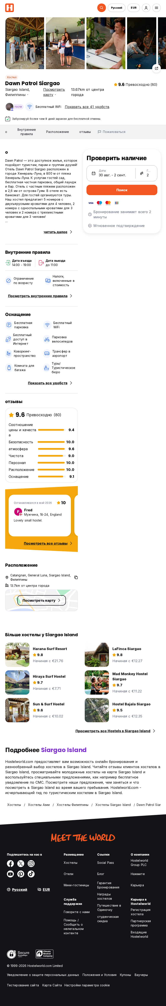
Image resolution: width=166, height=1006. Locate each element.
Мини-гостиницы (76, 885)
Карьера (137, 885)
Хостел (11, 77)
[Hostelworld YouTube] (10, 873)
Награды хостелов (104, 896)
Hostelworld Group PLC (139, 863)
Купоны (125, 975)
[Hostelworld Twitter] (20, 863)
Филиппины (15, 94)
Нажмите (138, 874)
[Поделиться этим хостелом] (156, 68)
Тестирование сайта (23, 985)
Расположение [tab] (57, 132)
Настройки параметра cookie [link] (87, 985)
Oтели (68, 874)
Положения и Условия (100, 975)
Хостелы (70, 862)
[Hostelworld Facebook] (10, 863)
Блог (100, 874)
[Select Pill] (101, 7)
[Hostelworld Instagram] (31, 863)
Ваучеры (141, 975)
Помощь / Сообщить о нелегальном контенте (74, 926)
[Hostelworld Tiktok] (31, 873)
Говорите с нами (77, 912)
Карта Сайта (52, 985)
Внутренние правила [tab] (27, 132)
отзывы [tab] (85, 132)
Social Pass (105, 862)
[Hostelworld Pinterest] (20, 873)
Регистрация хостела (140, 912)
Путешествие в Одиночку (109, 908)
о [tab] (6, 132)
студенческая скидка (108, 919)
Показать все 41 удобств (87, 107)
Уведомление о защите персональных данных (43, 975)
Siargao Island (17, 89)
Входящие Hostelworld (139, 934)
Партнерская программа (141, 923)
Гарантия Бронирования (108, 885)
